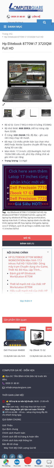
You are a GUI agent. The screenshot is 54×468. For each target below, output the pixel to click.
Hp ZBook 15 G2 (37, 350)
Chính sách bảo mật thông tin (17, 440)
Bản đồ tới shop (10, 444)
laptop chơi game (33, 223)
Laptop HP (41, 215)
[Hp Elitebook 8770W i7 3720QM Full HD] (8, 112)
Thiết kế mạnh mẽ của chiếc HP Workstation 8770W (28, 285)
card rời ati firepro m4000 (28, 225)
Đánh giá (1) (27, 243)
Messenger (38, 466)
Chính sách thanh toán (13, 432)
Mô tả (27, 237)
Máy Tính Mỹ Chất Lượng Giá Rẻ (20, 447)
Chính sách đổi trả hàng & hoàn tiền (20, 436)
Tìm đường (6, 466)
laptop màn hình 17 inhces (14, 220)
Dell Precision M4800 (14, 350)
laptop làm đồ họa (16, 223)
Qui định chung (10, 429)
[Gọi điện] (27, 460)
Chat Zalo (17, 466)
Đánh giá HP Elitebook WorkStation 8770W (22, 275)
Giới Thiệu (7, 425)
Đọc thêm (25, 300)
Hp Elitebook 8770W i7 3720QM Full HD (25, 212)
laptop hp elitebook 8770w (14, 217)
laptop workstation (36, 217)
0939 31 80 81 (18, 16)
